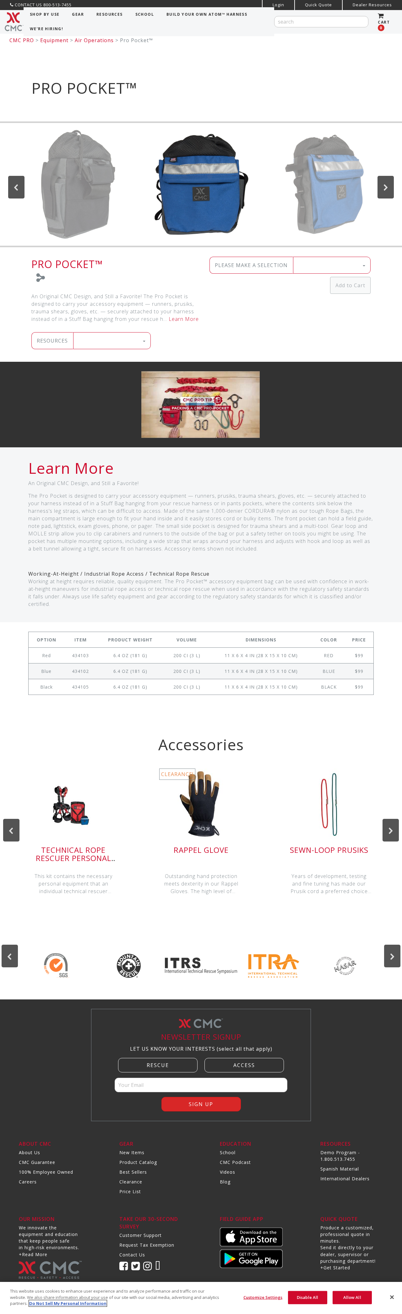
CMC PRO (21, 40)
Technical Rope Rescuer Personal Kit (73, 858)
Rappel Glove (201, 850)
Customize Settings (262, 1297)
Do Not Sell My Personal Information (67, 1303)
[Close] (392, 1297)
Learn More (184, 319)
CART (384, 25)
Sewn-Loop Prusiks (329, 850)
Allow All (352, 1297)
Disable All (307, 1297)
